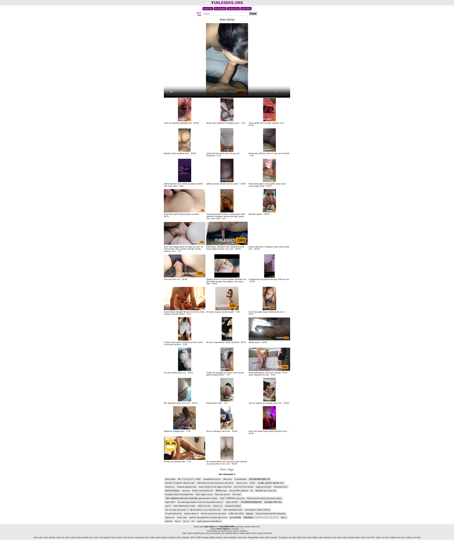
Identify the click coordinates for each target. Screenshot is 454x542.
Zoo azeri (236, 494)
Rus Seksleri (220, 8)
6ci (193, 521)
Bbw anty (227, 479)
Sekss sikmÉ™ (232, 502)
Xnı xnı (186, 521)
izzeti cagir (182, 517)
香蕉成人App (221, 490)
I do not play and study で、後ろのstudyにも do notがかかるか (193, 510)
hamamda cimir (281, 487)
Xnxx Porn (246, 8)
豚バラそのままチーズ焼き (189, 479)
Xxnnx (252, 483)
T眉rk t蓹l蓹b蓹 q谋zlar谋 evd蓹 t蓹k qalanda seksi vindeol (191, 498)
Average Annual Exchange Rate (179, 494)
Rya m (178, 521)
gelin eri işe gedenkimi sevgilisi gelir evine (208, 517)
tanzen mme (241, 483)
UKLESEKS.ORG (228, 2)
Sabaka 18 (169, 517)
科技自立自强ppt (172, 490)
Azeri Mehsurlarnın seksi (184, 506)
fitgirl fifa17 (170, 502)
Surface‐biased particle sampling (270, 513)
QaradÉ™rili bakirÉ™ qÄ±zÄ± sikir (180, 483)
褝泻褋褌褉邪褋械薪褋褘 (251, 502)
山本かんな (218, 506)
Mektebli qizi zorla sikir (265, 490)
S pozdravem (240, 479)
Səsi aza (186, 490)
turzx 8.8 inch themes (243, 487)
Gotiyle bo (170, 487)
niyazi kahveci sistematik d (209, 521)
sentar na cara (204, 506)
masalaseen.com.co (212, 479)
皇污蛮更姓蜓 (235, 517)
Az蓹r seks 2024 (236, 513)
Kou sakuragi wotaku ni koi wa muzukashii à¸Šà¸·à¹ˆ (200, 502)
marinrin (168, 521)
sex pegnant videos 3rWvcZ (257, 510)
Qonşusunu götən (233, 506)
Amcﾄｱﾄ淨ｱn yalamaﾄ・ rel (241, 490)
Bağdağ (249, 513)
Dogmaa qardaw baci (186, 487)
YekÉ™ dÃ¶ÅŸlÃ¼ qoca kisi (232, 498)
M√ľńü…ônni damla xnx (202, 490)
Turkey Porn (233, 8)
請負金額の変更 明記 (273, 502)
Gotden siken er (191, 513)
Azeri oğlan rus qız (204, 494)
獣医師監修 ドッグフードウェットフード (261, 517)
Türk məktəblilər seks (232, 510)
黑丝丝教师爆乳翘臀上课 (259, 479)
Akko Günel (170, 479)
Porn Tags (227, 469)
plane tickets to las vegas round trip (215, 487)
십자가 (168, 506)
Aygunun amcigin (263, 487)
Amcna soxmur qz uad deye (213, 513)
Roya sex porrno (222, 494)
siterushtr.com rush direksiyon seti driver (215, 483)
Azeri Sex (208, 8)
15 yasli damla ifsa (173, 513)
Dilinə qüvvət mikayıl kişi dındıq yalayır (264, 498)
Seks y (284, 517)
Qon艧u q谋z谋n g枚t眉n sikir (271, 483)
